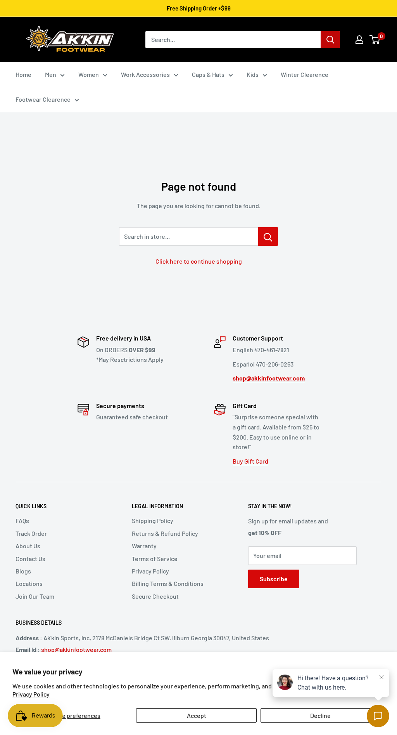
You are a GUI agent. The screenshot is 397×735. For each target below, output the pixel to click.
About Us (28, 545)
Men (50, 74)
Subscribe (274, 578)
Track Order (31, 533)
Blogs (23, 571)
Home (23, 74)
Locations (29, 583)
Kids (253, 74)
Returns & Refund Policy (165, 533)
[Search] (330, 39)
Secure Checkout (155, 596)
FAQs (22, 520)
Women (88, 74)
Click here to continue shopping (198, 261)
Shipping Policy (152, 520)
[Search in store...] (268, 236)
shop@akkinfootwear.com (76, 649)
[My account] (359, 39)
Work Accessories (145, 74)
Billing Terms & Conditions (168, 583)
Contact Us (30, 558)
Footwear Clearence (43, 99)
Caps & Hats (208, 74)
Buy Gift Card (250, 461)
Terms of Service (155, 558)
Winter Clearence (304, 74)
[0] (375, 39)
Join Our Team (35, 596)
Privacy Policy (31, 694)
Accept (196, 715)
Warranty (144, 545)
